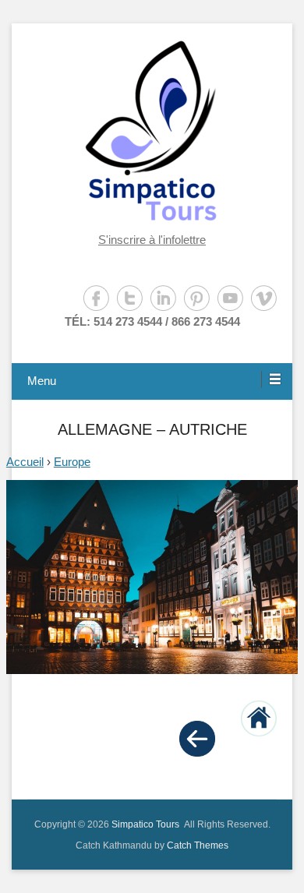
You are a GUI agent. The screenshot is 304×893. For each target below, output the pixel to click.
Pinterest (197, 298)
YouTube (230, 298)
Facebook (96, 298)
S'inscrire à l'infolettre (152, 239)
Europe (72, 461)
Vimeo (264, 298)
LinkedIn (163, 298)
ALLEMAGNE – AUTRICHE (152, 429)
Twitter (130, 298)
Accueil (25, 461)
